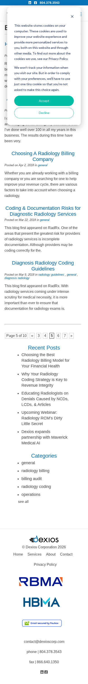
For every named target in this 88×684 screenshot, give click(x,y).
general (42, 165)
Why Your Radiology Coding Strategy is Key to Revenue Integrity (44, 380)
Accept (44, 101)
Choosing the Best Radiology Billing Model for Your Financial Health (45, 360)
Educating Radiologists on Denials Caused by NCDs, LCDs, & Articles (45, 399)
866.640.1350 (48, 662)
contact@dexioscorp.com (44, 642)
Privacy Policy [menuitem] (45, 564)
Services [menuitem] (35, 554)
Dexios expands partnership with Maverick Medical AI (44, 437)
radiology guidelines (51, 274)
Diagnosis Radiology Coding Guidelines (43, 266)
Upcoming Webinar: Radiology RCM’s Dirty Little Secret (41, 418)
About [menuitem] (51, 554)
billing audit (31, 478)
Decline (44, 113)
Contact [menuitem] (66, 554)
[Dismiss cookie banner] (72, 17)
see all (23, 502)
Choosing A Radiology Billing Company (43, 156)
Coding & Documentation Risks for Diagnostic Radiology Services (43, 211)
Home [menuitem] (18, 554)
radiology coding (36, 486)
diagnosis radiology (17, 278)
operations (30, 494)
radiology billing (35, 471)
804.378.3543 (50, 3)
